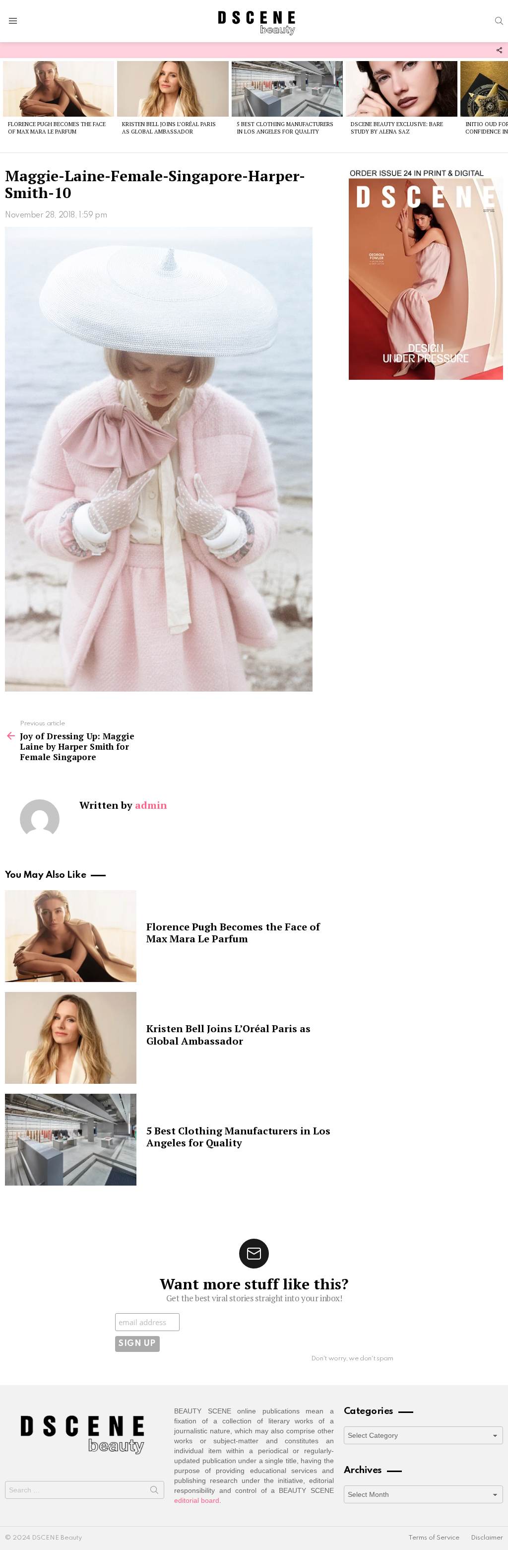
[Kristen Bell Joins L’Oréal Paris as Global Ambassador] (172, 89)
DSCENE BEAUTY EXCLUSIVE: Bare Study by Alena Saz (397, 128)
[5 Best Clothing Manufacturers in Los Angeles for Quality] (287, 89)
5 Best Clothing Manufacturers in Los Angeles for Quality (285, 128)
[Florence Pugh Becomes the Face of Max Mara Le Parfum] (58, 89)
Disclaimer (487, 1538)
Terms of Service (433, 1538)
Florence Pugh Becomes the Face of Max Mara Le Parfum (57, 128)
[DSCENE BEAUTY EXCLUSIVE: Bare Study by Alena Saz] (401, 89)
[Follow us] (499, 50)
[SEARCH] (499, 21)
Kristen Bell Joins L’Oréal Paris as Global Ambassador (169, 128)
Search (154, 1492)
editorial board (196, 1500)
